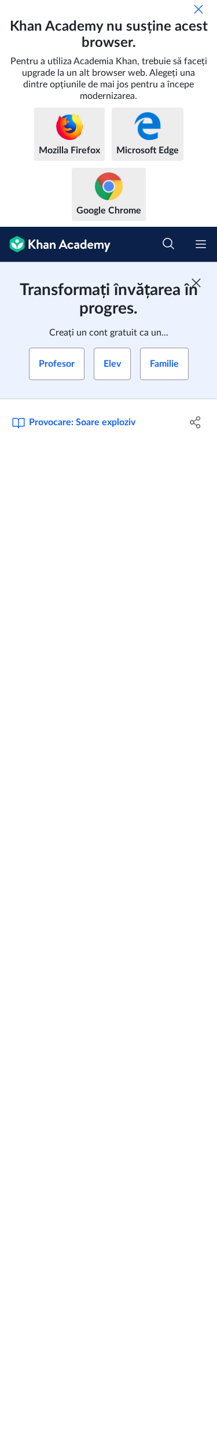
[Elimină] (198, 9)
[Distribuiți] (195, 422)
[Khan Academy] (55, 244)
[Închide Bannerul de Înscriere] (196, 282)
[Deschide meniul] (201, 244)
